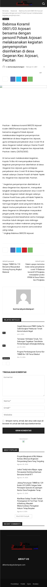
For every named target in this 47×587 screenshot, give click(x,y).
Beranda (6, 11)
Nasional (14, 11)
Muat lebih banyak (22, 516)
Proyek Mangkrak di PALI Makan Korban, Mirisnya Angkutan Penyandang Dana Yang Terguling (30, 458)
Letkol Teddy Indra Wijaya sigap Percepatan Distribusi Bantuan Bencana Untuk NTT (29, 472)
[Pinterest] (24, 79)
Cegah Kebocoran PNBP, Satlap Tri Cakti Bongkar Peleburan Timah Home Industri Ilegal (30, 328)
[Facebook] (12, 79)
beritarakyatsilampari (16, 67)
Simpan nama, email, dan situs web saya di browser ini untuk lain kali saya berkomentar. (23, 422)
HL (4, 333)
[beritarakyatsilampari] (4, 67)
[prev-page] (4, 363)
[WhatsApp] (30, 79)
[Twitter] (18, 79)
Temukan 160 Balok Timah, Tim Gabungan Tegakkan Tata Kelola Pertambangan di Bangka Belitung (30, 341)
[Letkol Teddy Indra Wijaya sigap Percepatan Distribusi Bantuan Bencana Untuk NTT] (9, 472)
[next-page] (8, 363)
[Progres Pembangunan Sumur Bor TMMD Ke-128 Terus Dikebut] (9, 355)
